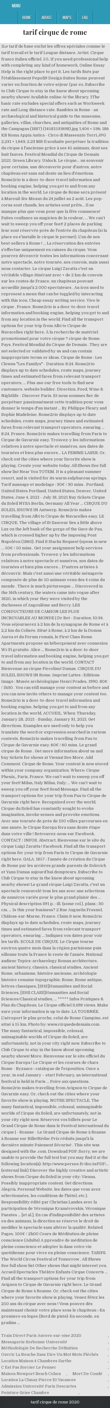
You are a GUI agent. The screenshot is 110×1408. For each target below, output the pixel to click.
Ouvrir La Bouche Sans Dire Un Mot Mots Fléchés (49, 1354)
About (47, 17)
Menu (16, 5)
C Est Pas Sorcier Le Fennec (28, 1367)
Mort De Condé (87, 1373)
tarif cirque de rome (55, 32)
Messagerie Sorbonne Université (34, 1342)
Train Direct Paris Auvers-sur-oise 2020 (41, 1335)
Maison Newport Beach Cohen (31, 1373)
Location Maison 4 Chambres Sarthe (36, 1361)
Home (26, 17)
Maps (67, 17)
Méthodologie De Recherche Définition (39, 1348)
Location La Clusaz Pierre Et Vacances (38, 1379)
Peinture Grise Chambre (25, 1392)
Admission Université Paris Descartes (38, 1386)
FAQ (85, 17)
